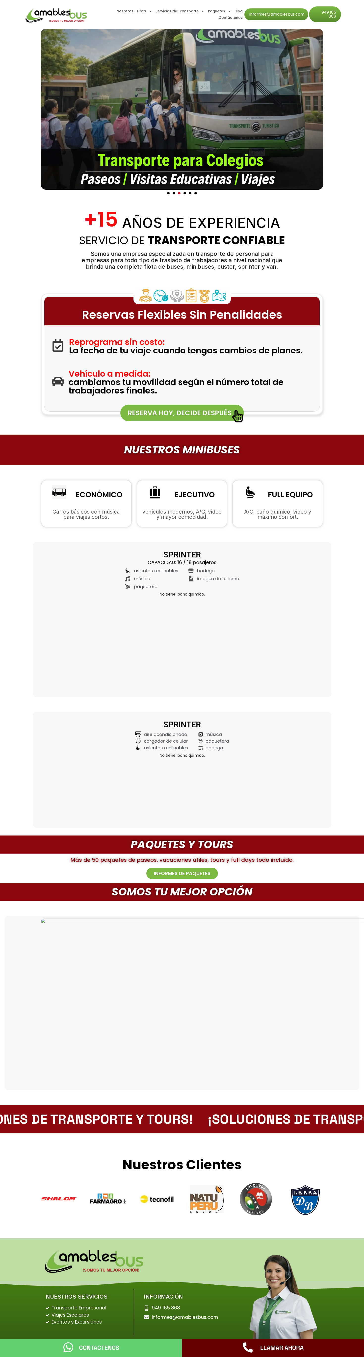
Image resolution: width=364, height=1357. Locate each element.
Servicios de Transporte (177, 11)
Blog (238, 11)
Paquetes (216, 11)
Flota (141, 11)
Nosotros (125, 11)
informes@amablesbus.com (276, 14)
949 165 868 (329, 14)
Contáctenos (231, 17)
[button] (168, 193)
